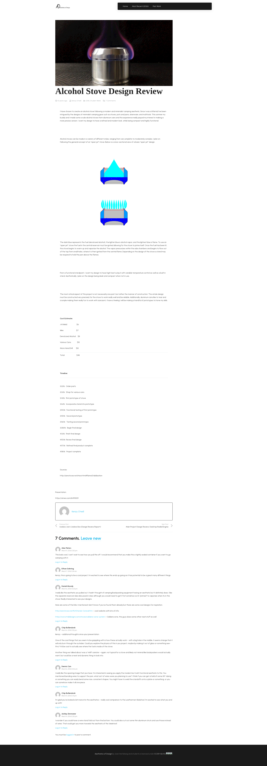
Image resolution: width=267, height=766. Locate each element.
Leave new (91, 538)
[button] (162, 6)
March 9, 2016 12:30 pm (69, 551)
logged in (70, 735)
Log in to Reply (61, 562)
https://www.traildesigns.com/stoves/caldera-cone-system (80, 617)
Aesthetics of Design (103, 754)
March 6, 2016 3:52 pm (69, 630)
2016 (87, 101)
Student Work (95, 101)
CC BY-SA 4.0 (160, 754)
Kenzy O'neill (76, 101)
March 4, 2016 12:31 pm (69, 696)
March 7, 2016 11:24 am (69, 571)
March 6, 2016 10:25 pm (69, 589)
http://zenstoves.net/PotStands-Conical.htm (74, 611)
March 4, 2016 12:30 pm (69, 716)
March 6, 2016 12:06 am (69, 669)
